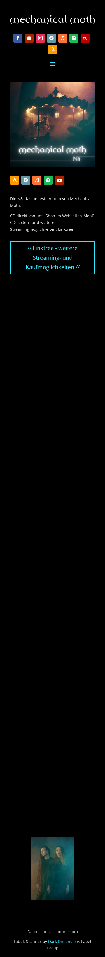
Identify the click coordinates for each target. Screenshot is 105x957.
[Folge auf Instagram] (40, 38)
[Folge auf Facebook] (17, 38)
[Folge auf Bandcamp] (51, 38)
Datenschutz (39, 931)
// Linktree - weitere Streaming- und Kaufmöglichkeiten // (53, 257)
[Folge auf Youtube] (29, 38)
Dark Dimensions (64, 941)
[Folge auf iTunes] (62, 38)
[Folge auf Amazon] (52, 49)
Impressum (67, 931)
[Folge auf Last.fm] (85, 38)
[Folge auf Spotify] (73, 38)
